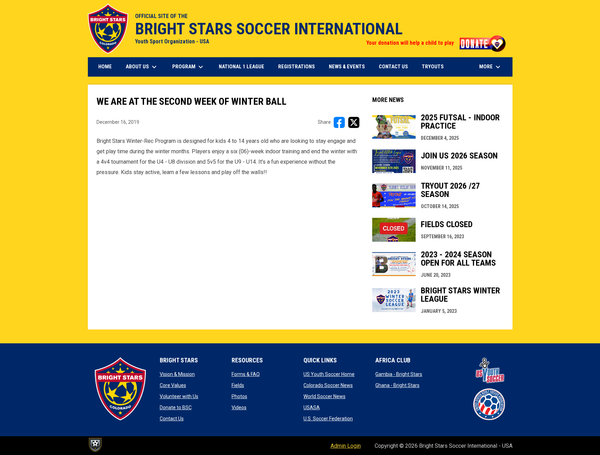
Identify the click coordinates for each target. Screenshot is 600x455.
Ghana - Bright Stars (397, 385)
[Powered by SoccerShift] (95, 445)
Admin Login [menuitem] (346, 446)
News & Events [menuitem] (347, 66)
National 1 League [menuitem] (244, 66)
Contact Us (172, 418)
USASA (311, 407)
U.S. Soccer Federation (328, 418)
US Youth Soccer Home (329, 374)
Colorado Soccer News (328, 385)
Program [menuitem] (188, 67)
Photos (239, 396)
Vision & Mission (177, 374)
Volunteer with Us (179, 396)
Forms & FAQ (246, 374)
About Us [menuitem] (142, 67)
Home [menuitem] (105, 66)
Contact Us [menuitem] (393, 66)
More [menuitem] (490, 67)
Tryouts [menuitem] (435, 66)
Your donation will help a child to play (436, 43)
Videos (239, 407)
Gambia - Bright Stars (398, 374)
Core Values (173, 385)
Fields (238, 385)
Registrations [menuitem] (299, 66)
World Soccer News (324, 396)
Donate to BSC (176, 407)
